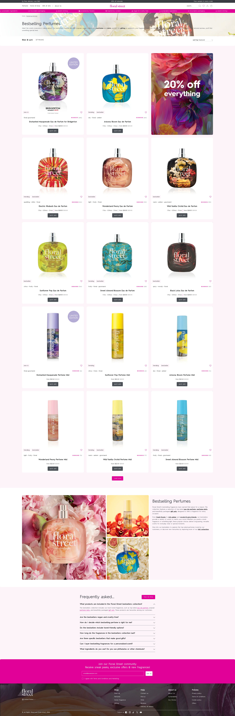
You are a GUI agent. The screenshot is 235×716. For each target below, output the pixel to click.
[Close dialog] (151, 331)
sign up (135, 371)
